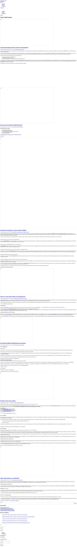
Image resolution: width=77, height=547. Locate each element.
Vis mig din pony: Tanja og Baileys (22, 514)
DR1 (25, 63)
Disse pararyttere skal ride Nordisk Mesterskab (11, 125)
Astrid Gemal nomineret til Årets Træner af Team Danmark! (14, 47)
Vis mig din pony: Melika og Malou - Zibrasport (9, 520)
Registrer (1, 15)
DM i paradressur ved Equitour (14, 500)
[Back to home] (2, 7)
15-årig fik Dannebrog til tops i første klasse (6, 508)
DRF (3, 136)
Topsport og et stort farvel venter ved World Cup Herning (26, 516)
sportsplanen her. (16, 358)
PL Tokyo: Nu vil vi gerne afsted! (7, 400)
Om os (3, 5)
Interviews (25, 298)
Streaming (3, 3)
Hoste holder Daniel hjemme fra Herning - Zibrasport (9, 516)
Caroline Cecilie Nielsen (7, 409)
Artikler (3, 4)
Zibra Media (4, 6)
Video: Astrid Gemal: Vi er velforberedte (9, 478)
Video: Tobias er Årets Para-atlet (8, 303)
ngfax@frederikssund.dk (5, 353)
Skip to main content (3, 0)
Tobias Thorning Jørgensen (7, 410)
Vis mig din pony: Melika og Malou (22, 518)
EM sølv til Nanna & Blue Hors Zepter (24, 522)
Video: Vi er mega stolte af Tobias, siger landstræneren (12, 296)
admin (4, 49)
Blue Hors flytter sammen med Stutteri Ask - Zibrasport (10, 522)
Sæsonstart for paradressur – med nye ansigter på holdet (13, 230)
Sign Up (1, 2)
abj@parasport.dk (25, 365)
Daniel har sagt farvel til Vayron (4, 507)
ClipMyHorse (4, 533)
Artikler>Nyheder (17, 49)
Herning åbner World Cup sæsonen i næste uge (7, 509)
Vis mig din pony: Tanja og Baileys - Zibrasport (9, 518)
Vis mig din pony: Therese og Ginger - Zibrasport (9, 514)
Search (1, 502)
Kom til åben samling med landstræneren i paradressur (13, 343)
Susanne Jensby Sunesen (7, 314)
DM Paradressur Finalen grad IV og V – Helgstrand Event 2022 (12, 134)
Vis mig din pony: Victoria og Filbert (22, 520)
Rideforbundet (5, 346)
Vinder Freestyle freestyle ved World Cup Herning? (7, 510)
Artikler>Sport (22, 49)
